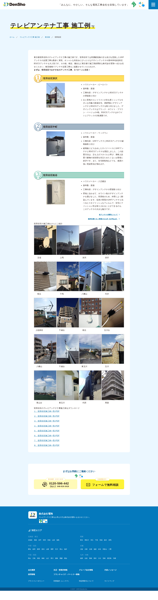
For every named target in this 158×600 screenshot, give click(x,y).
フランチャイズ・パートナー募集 (67, 574)
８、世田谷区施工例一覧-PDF (47, 445)
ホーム (12, 37)
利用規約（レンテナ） (62, 581)
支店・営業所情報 (60, 570)
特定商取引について (86, 581)
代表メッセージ (110, 570)
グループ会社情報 (86, 570)
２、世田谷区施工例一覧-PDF (47, 416)
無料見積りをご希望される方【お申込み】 (103, 219)
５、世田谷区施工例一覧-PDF (47, 431)
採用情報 (31, 574)
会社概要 (31, 570)
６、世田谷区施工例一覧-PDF (47, 436)
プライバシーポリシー (36, 581)
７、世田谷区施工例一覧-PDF (47, 440)
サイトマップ (109, 581)
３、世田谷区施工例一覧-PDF (47, 421)
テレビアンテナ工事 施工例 (30, 37)
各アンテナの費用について (108, 214)
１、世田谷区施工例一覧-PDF (47, 411)
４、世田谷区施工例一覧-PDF (47, 426)
